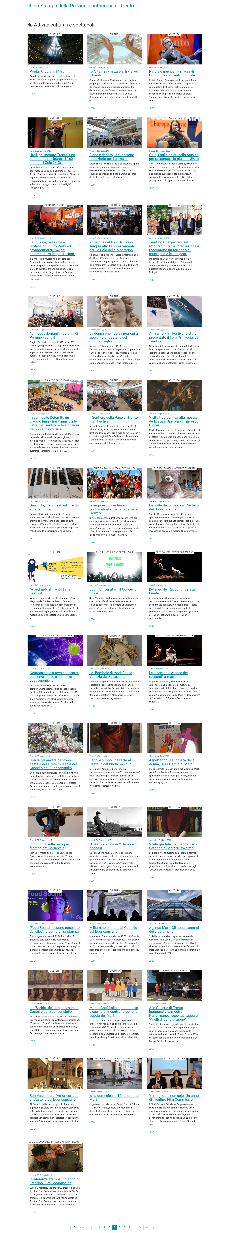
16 (140, 1227)
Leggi (33, 94)
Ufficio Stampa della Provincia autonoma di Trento (79, 6)
